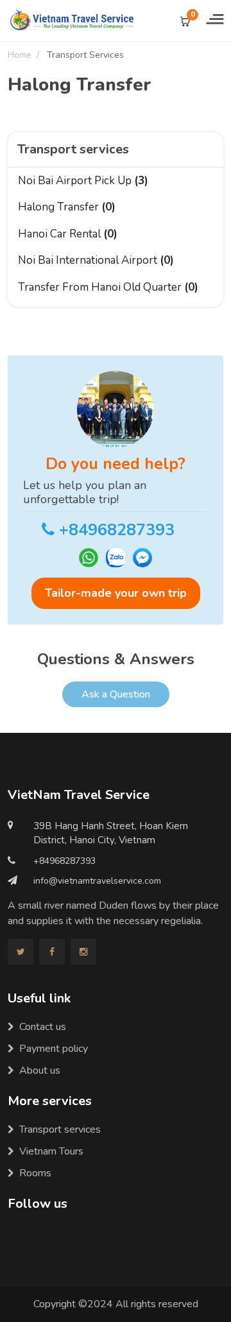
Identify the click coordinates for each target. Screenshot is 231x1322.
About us (39, 1070)
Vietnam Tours (51, 1151)
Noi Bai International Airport (96, 260)
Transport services (60, 1129)
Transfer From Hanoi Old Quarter (108, 287)
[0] (185, 20)
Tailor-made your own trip (116, 593)
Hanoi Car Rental (67, 234)
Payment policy (53, 1049)
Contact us (42, 1027)
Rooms (35, 1173)
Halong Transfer (67, 207)
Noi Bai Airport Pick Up (83, 180)
